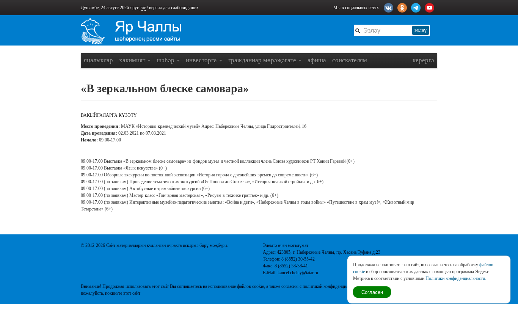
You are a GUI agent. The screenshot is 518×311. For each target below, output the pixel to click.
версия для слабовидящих (174, 7)
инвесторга (202, 60)
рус (135, 7)
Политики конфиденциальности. (455, 278)
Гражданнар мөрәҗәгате (263, 60)
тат (143, 7)
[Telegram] (416, 7)
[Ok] (402, 7)
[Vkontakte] (388, 7)
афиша (317, 60)
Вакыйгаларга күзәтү (109, 115)
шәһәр (166, 60)
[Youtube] (429, 7)
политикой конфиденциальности (333, 286)
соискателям (349, 60)
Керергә (423, 60)
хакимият (133, 60)
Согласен (372, 291)
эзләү (420, 30)
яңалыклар (98, 60)
